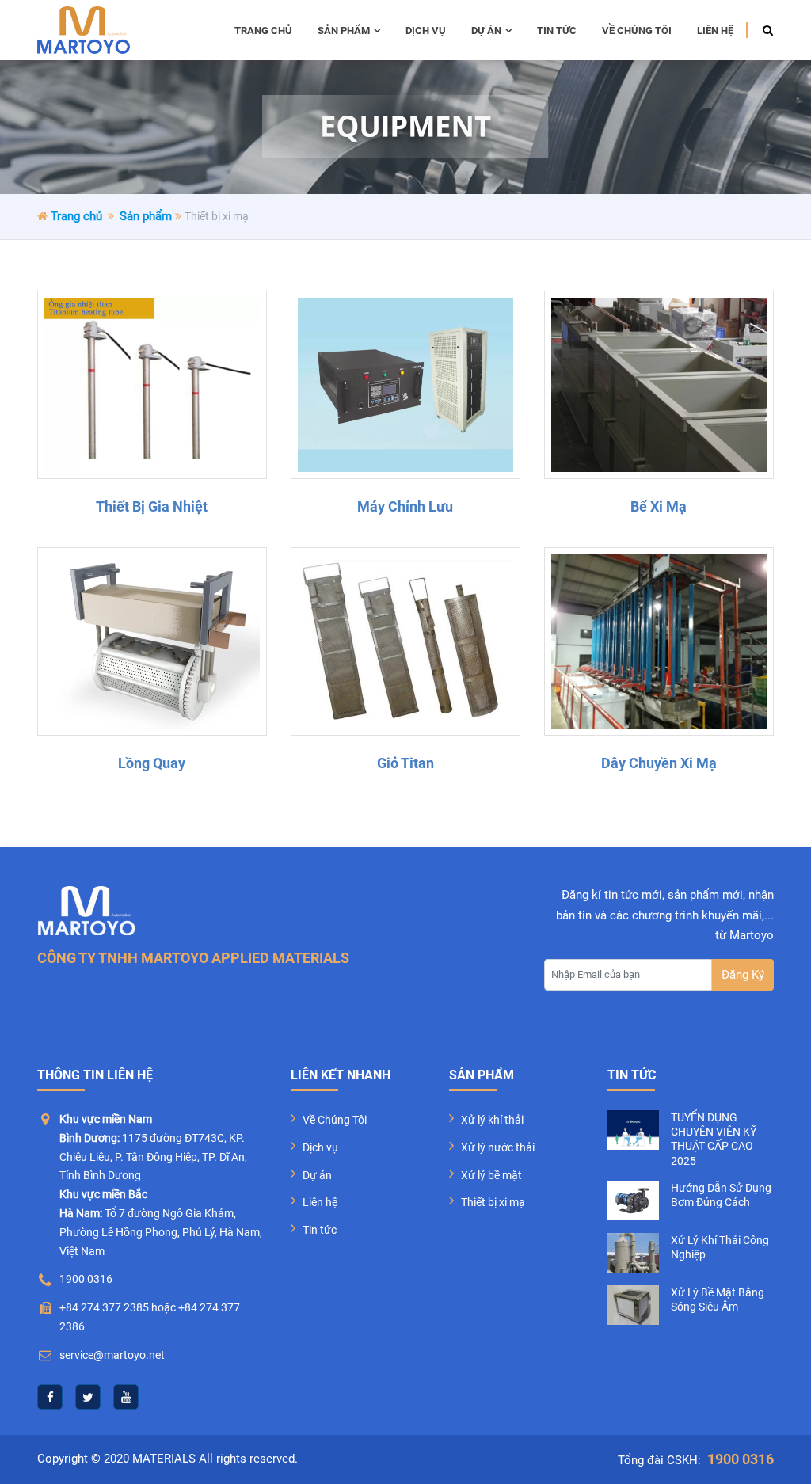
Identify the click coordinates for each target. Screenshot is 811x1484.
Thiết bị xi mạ (493, 1202)
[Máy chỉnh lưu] (405, 385)
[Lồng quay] (152, 641)
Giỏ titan (405, 763)
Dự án (486, 30)
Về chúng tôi (637, 30)
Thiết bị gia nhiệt (152, 506)
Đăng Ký (743, 975)
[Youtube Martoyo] (126, 1397)
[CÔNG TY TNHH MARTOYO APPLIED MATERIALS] (83, 30)
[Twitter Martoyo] (88, 1397)
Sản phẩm (344, 30)
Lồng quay (151, 763)
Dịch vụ (426, 30)
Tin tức (557, 30)
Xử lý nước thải (498, 1147)
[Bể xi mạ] (659, 385)
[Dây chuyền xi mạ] (659, 641)
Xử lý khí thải (492, 1119)
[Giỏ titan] (405, 641)
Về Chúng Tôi (335, 1119)
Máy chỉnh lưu (405, 506)
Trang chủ (263, 30)
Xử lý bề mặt (491, 1175)
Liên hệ (715, 30)
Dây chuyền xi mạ (659, 763)
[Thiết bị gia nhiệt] (152, 385)
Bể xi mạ (658, 506)
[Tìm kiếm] (763, 30)
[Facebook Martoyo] (50, 1397)
